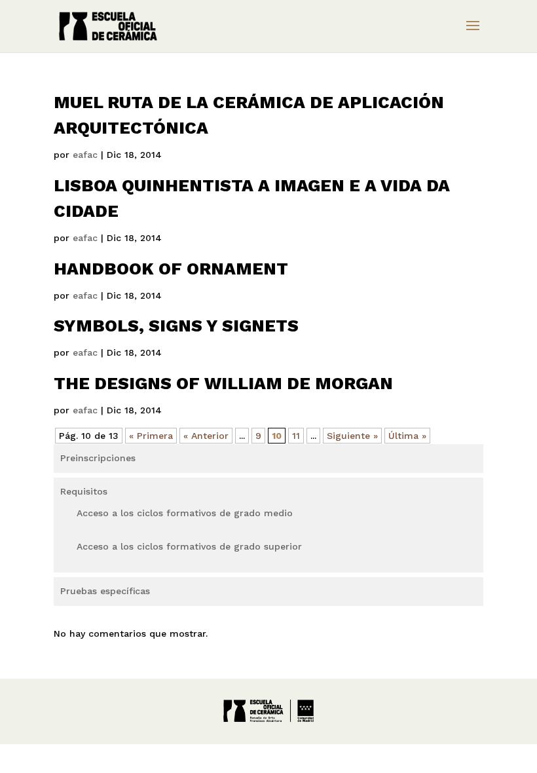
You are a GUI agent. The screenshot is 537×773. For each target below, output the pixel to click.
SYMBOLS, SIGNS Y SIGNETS (176, 325)
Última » (407, 435)
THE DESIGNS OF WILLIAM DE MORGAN (223, 383)
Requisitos (83, 491)
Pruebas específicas (105, 591)
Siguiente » (352, 435)
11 (296, 435)
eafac (85, 154)
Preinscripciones (98, 458)
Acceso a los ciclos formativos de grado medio (185, 513)
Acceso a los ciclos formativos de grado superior (189, 546)
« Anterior (206, 435)
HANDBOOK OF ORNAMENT (171, 268)
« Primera (151, 435)
